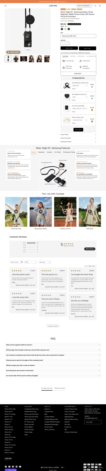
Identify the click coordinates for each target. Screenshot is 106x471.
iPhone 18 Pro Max (10, 409)
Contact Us (68, 427)
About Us (47, 409)
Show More (78, 129)
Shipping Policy (69, 416)
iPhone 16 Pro (9, 427)
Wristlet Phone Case (30, 411)
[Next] (101, 1)
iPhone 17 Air (8, 419)
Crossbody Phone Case (31, 409)
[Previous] (5, 1)
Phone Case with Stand (31, 414)
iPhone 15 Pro (9, 440)
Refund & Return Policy (71, 419)
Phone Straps (28, 432)
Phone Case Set (29, 424)
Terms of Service (49, 429)
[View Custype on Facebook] (13, 466)
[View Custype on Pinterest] (16, 466)
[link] (53, 1)
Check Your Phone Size (71, 414)
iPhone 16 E (8, 432)
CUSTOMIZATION (91, 56)
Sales (26, 434)
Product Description (66, 138)
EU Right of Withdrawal (71, 432)
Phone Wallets (29, 427)
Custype (55, 470)
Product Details (64, 134)
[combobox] (30, 262)
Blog (46, 414)
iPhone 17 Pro (9, 416)
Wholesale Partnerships (51, 424)
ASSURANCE (81, 56)
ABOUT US (47, 406)
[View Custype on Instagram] (6, 466)
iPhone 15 (7, 442)
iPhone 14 (7, 450)
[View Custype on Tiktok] (9, 466)
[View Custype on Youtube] (20, 466)
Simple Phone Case (30, 419)
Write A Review (90, 249)
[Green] (69, 29)
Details (73, 88)
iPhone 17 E (8, 422)
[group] (53, 1)
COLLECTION (28, 406)
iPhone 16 (7, 434)
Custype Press (49, 411)
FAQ (66, 429)
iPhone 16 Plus (9, 429)
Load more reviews (53, 326)
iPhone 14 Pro (9, 447)
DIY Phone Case (29, 422)
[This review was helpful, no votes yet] (30, 285)
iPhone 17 (7, 424)
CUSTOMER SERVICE (70, 406)
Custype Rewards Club (51, 419)
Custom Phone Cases (71, 409)
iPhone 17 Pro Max (10, 414)
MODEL (7, 406)
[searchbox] (15, 262)
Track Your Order (70, 411)
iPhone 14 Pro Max (10, 445)
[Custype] (53, 6)
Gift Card (67, 424)
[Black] (62, 29)
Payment (67, 422)
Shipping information (66, 141)
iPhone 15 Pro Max (10, 437)
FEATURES (65, 56)
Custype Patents (49, 416)
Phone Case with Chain (31, 416)
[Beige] (65, 29)
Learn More (77, 73)
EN (62, 467)
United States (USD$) (51, 467)
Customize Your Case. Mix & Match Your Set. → (53, 1)
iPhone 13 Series (9, 452)
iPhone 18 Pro (9, 411)
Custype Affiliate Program (52, 422)
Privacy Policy (49, 427)
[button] (95, 5)
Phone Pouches (29, 429)
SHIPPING (73, 56)
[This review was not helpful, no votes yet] (33, 285)
